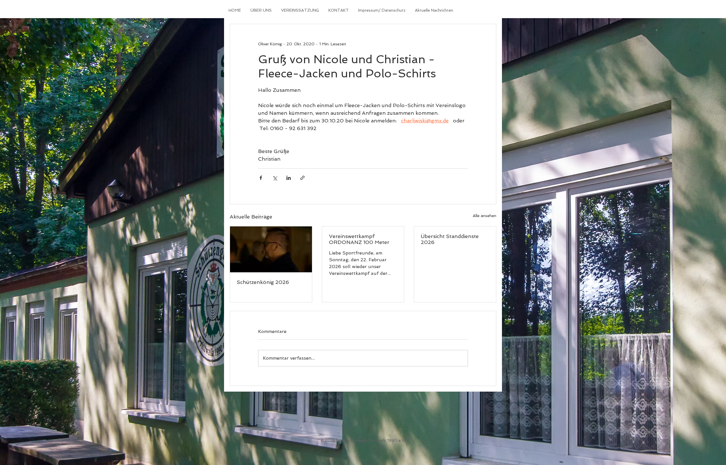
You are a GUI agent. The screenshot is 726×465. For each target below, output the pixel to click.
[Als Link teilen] (302, 178)
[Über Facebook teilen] (260, 178)
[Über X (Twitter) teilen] (274, 178)
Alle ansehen (484, 215)
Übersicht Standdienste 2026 (450, 239)
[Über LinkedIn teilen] (288, 178)
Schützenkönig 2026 (263, 282)
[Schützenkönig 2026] (271, 249)
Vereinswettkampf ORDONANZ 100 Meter (359, 239)
